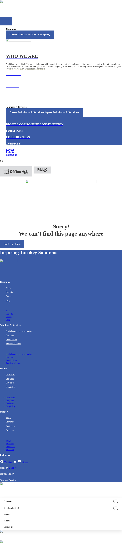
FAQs (8, 418)
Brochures (10, 430)
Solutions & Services (12, 508)
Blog (8, 300)
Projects (9, 292)
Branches (10, 422)
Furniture (10, 335)
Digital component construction (19, 331)
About (8, 288)
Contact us (10, 426)
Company (8, 501)
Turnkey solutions (13, 344)
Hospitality (10, 387)
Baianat (12, 468)
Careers (9, 296)
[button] (61, 305)
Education (10, 383)
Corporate (10, 379)
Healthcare (10, 374)
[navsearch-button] (2, 161)
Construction (11, 339)
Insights (7, 521)
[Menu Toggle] (6, 21)
